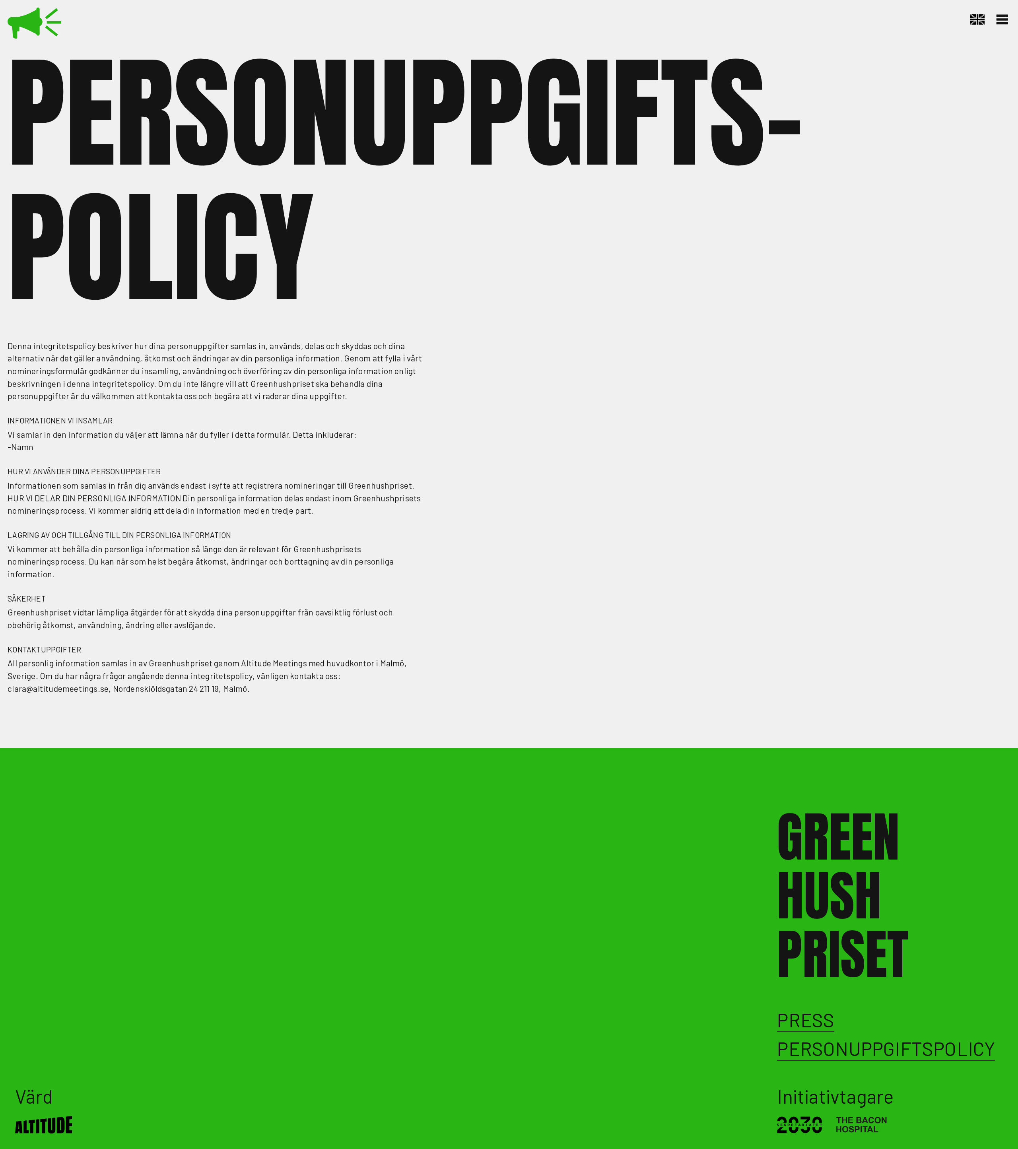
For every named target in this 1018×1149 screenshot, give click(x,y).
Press (805, 1019)
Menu (1003, 19)
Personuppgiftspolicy (886, 1048)
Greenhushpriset (35, 23)
